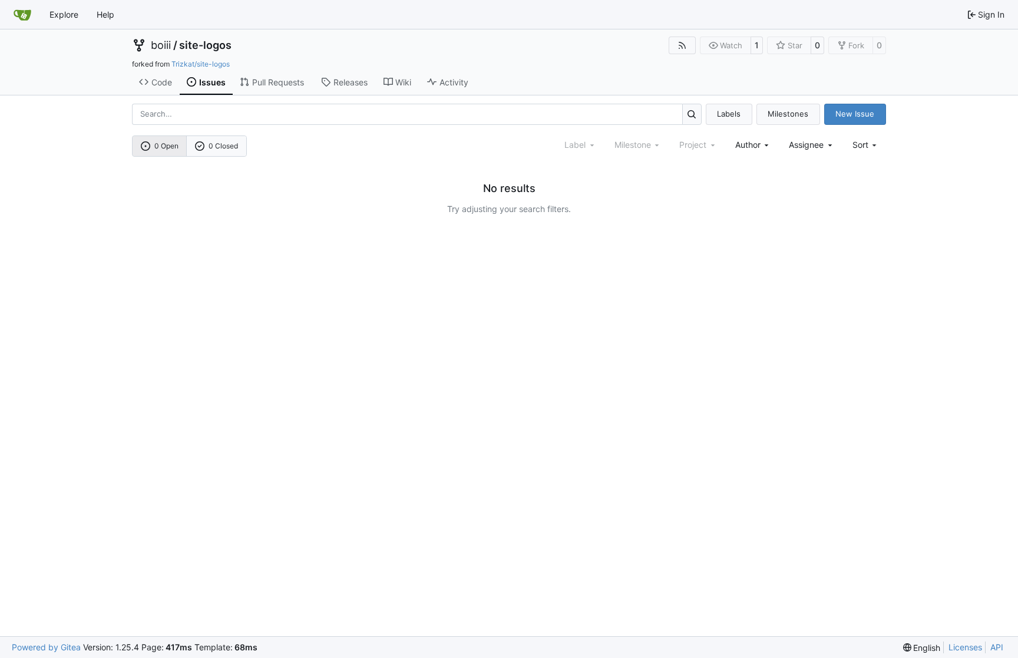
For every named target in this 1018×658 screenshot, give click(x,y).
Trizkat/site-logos (200, 63)
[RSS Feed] (682, 45)
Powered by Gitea (46, 647)
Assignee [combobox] (806, 145)
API (996, 647)
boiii (161, 45)
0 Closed (223, 145)
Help (105, 14)
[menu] (866, 144)
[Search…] (692, 114)
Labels (729, 113)
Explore (63, 14)
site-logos (205, 45)
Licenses (965, 647)
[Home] (22, 14)
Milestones (788, 113)
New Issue (854, 113)
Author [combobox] (748, 145)
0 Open (166, 145)
